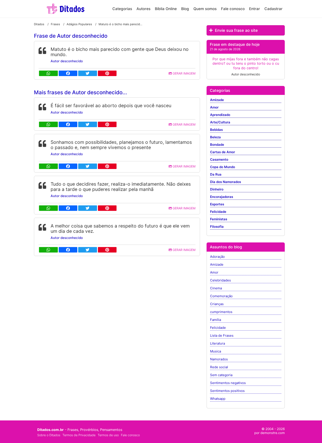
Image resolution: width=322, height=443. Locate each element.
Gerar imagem (183, 73)
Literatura (217, 343)
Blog (185, 9)
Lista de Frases (222, 336)
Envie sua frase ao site (236, 30)
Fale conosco (233, 9)
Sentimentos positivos (227, 391)
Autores (143, 9)
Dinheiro (216, 189)
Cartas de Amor (222, 152)
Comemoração (221, 296)
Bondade (217, 145)
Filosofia (217, 227)
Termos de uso (108, 435)
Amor (214, 107)
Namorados (219, 359)
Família (215, 320)
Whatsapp (217, 399)
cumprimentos (221, 312)
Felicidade (218, 212)
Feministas (218, 219)
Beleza (215, 137)
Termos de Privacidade (79, 435)
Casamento (219, 160)
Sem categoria (221, 375)
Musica (215, 351)
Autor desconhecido (67, 61)
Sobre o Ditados (48, 435)
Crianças (217, 304)
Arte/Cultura (220, 122)
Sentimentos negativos (228, 383)
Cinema (216, 288)
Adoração (217, 257)
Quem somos (205, 9)
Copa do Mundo (222, 167)
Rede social (219, 367)
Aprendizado (220, 115)
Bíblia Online (166, 9)
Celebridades (220, 280)
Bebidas (216, 130)
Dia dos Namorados (225, 182)
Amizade (217, 100)
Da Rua (215, 174)
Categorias (122, 9)
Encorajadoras (221, 197)
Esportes (217, 204)
